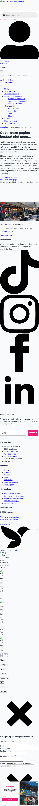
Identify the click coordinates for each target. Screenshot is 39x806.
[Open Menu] (1, 85)
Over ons (8, 106)
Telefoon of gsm (6, 751)
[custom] (19, 293)
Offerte (7, 118)
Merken (7, 89)
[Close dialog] (37, 783)
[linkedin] (19, 410)
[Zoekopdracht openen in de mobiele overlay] (19, 15)
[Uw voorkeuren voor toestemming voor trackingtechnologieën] (2, 604)
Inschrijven (33, 433)
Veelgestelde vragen (12, 493)
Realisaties (8, 480)
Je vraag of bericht (8, 756)
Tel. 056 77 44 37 (11, 451)
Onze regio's (9, 485)
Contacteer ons (10, 503)
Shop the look (9, 91)
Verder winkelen (6, 80)
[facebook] (19, 371)
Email (2, 746)
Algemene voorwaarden (9, 517)
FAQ (6, 231)
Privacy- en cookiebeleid (10, 519)
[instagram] (19, 332)
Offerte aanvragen (11, 501)
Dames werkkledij (11, 482)
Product (3, 763)
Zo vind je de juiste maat (14, 496)
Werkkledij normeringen (13, 498)
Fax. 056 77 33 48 (11, 454)
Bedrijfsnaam (5, 748)
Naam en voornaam (8, 741)
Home (2, 127)
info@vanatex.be (10, 456)
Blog (6, 477)
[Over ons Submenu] (14, 106)
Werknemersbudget (11, 94)
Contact (7, 475)
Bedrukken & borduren (13, 96)
